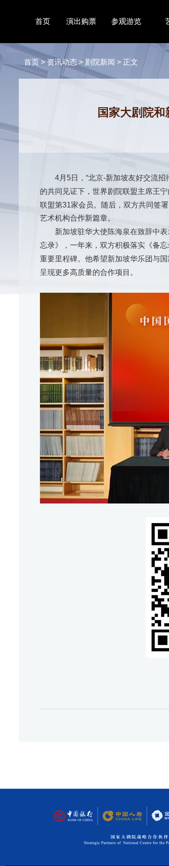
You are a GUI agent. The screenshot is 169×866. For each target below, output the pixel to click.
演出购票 (81, 21)
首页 (42, 21)
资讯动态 (62, 62)
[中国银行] (73, 816)
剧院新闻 (100, 62)
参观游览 (126, 21)
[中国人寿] (121, 816)
